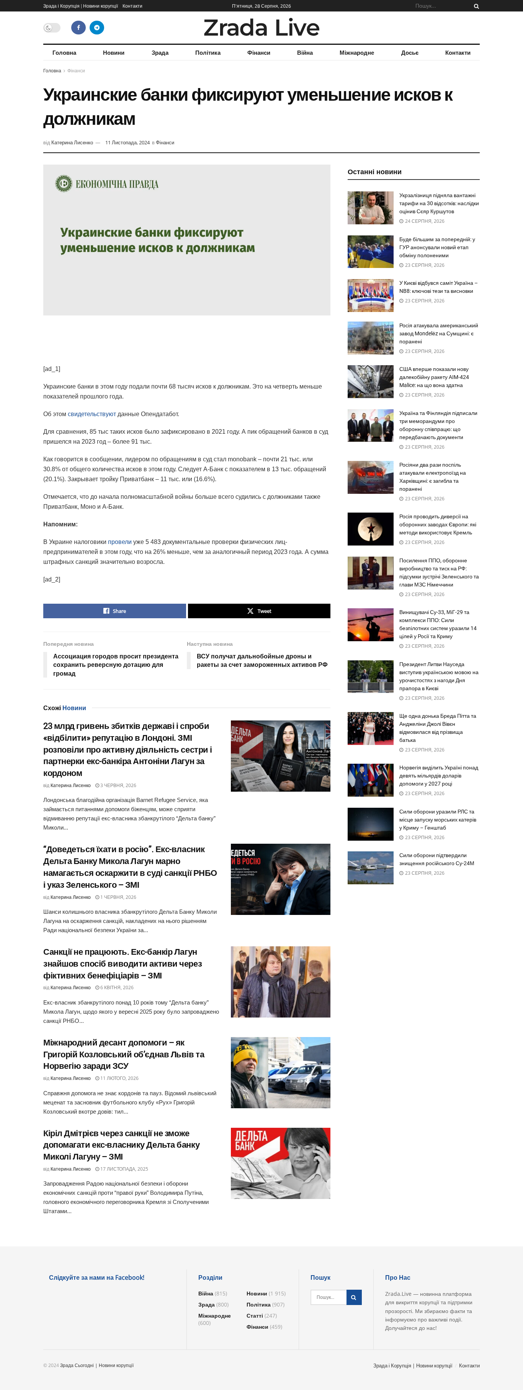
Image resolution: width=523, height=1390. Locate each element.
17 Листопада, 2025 (123, 1169)
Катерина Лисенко (72, 142)
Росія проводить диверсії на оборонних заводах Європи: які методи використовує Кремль (437, 524)
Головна (64, 52)
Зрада (160, 52)
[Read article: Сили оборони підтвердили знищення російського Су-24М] (371, 867)
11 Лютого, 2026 (119, 1078)
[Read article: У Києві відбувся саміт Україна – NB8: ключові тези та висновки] (371, 295)
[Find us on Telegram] (97, 27)
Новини (113, 52)
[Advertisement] (186, 344)
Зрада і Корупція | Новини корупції (80, 5)
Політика (208, 52)
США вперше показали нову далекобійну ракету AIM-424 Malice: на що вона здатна (434, 377)
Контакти (132, 5)
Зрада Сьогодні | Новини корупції (97, 1365)
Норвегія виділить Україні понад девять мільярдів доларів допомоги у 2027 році (438, 775)
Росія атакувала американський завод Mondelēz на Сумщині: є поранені (438, 333)
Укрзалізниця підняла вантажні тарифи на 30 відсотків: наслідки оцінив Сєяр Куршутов (439, 203)
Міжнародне (357, 52)
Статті (255, 1315)
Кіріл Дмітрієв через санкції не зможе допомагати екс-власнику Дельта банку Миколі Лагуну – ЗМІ (121, 1145)
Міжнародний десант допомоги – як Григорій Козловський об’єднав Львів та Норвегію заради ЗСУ (123, 1054)
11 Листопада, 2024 (127, 142)
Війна (305, 52)
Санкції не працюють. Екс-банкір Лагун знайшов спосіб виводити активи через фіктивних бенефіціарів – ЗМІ (122, 963)
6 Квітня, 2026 (116, 987)
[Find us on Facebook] (78, 27)
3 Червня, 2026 (117, 785)
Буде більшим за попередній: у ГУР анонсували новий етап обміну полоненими (437, 247)
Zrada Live (261, 27)
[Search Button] (475, 5)
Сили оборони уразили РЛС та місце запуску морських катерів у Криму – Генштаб (437, 820)
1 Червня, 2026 (117, 897)
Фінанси (258, 52)
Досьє (409, 52)
